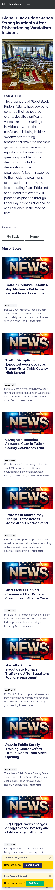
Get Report (35, 883)
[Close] (50, 857)
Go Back (13, 236)
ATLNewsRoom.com (16, 4)
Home (34, 236)
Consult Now (32, 865)
